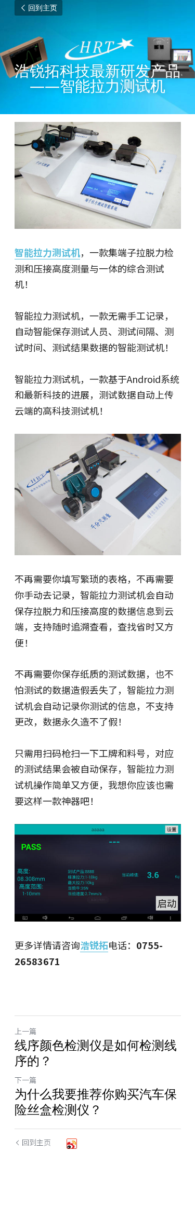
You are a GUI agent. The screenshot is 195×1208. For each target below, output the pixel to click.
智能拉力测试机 (47, 252)
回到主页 (42, 8)
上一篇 (25, 1031)
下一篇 (25, 1080)
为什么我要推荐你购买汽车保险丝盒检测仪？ (96, 1101)
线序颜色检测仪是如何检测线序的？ (96, 1052)
